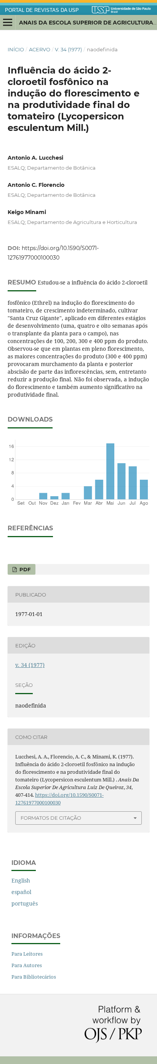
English (20, 880)
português (24, 903)
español (21, 892)
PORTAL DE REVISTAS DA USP (42, 10)
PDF (24, 569)
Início (16, 49)
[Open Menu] (7, 22)
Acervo (39, 49)
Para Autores (26, 965)
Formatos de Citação (51, 818)
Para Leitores (27, 953)
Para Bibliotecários (33, 976)
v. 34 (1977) (68, 49)
